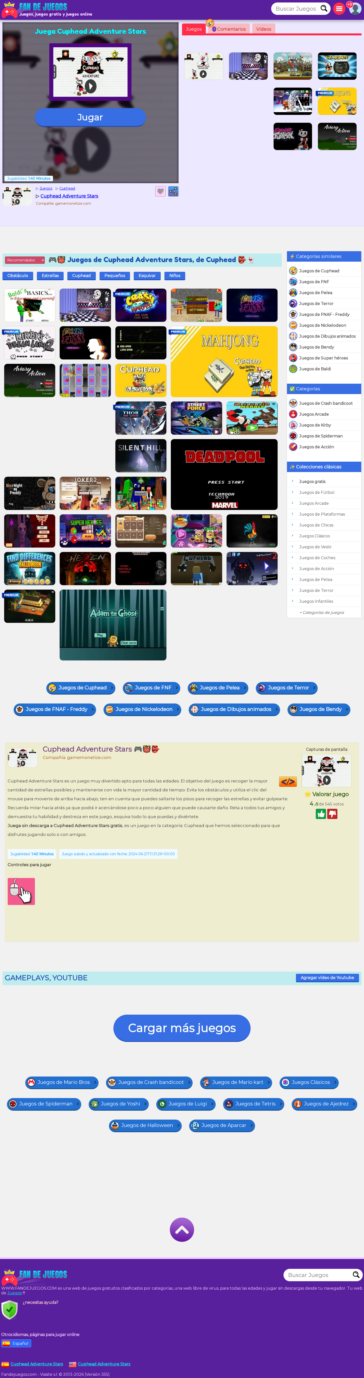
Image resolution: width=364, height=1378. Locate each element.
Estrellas (50, 275)
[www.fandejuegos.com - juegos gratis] (34, 1277)
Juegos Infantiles (316, 601)
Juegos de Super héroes (323, 358)
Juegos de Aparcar (224, 1125)
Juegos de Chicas (316, 525)
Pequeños (114, 275)
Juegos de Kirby (315, 425)
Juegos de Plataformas (322, 514)
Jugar (90, 117)
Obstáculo (17, 275)
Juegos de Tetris (255, 1104)
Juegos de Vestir (315, 547)
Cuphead (81, 275)
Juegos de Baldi (315, 369)
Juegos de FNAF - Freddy (324, 314)
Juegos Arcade (314, 414)
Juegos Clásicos (314, 536)
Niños (174, 275)
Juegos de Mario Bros (64, 1082)
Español (20, 1343)
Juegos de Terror (316, 303)
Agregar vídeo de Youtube (327, 977)
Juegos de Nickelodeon (322, 325)
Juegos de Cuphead (319, 271)
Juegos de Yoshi (120, 1104)
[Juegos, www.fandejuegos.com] (34, 10)
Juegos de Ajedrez (326, 1104)
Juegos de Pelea (315, 292)
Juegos (194, 29)
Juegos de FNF (314, 281)
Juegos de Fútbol (317, 492)
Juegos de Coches (317, 557)
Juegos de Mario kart (237, 1082)
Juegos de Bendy (316, 347)
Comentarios (230, 29)
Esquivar (147, 275)
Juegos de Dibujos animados (327, 336)
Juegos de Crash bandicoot (326, 403)
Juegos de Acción (316, 447)
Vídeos (263, 29)
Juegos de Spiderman (321, 436)
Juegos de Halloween (147, 1125)
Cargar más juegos (182, 1028)
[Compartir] (173, 191)
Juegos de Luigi (188, 1104)
